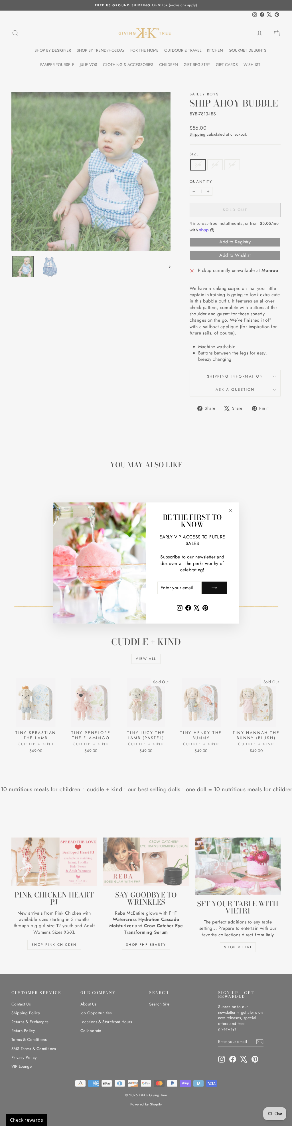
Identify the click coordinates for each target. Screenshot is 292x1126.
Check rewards (26, 1120)
